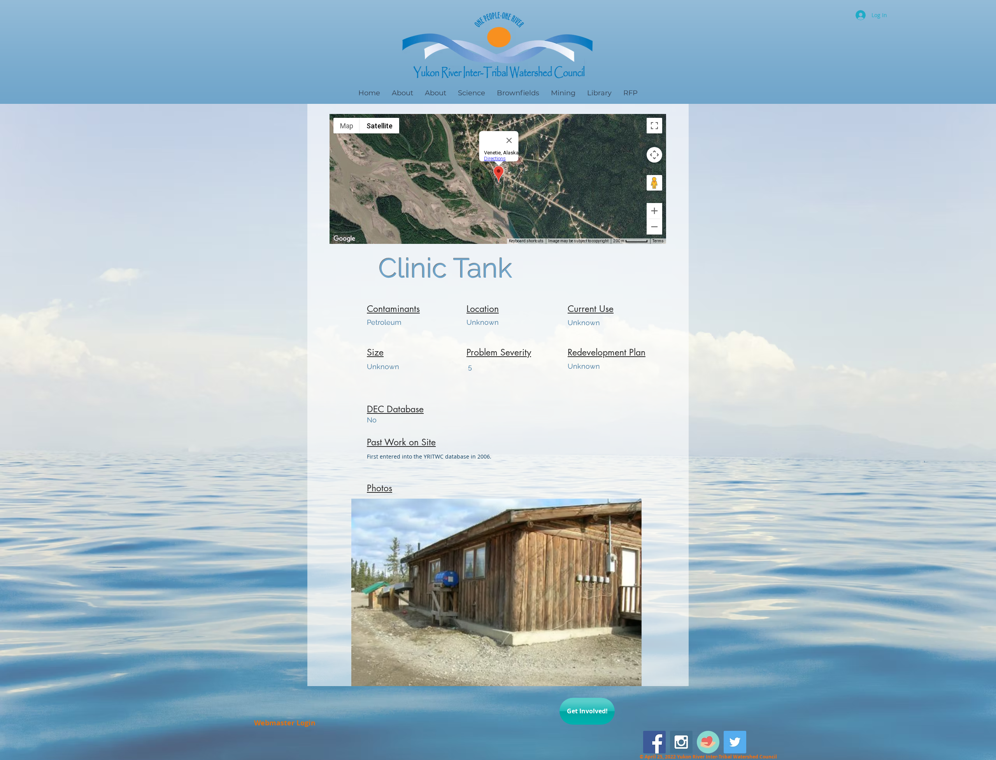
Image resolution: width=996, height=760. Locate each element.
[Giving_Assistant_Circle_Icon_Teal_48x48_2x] (708, 742)
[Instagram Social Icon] (681, 742)
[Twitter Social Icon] (735, 742)
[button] (496, 592)
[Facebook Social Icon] (654, 742)
